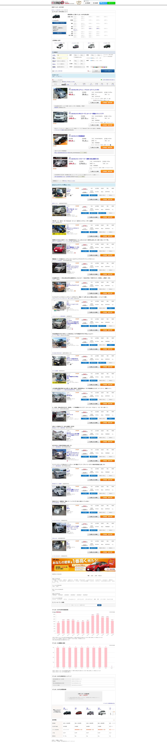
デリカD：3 (58, 76)
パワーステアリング (88, 599)
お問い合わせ (54, 741)
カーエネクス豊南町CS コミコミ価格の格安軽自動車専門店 (63, 389)
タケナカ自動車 (55, 370)
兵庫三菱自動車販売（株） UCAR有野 (62, 176)
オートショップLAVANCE (57, 260)
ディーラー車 (103, 599)
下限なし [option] (75, 55)
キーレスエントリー (72, 599)
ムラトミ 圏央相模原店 (56, 446)
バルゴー (54, 279)
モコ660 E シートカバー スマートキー (72, 304)
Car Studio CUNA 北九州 (57, 353)
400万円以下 (85, 594)
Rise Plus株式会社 (56, 502)
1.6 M (57, 586)
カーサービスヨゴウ (56, 520)
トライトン (92, 581)
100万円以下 (60, 594)
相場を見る (59, 33)
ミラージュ (98, 581)
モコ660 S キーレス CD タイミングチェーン (73, 228)
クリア (96, 70)
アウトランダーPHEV (60, 43)
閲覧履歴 (88, 3)
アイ (58, 582)
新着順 (68, 84)
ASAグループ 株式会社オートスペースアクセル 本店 (62, 241)
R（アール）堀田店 (56, 335)
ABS (95, 599)
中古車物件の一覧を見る (59, 22)
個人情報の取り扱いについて (65, 741)
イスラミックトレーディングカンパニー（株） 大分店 (62, 298)
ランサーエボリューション (106, 581)
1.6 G (54, 586)
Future (53, 222)
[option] (68, 711)
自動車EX (53, 740)
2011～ (54, 590)
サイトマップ (73, 741)
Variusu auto (54, 538)
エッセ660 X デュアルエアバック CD (73, 285)
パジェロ (77, 581)
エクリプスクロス (63, 581)
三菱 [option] (58, 55)
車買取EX (61, 740)
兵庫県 (97, 28)
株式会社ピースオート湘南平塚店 (58, 427)
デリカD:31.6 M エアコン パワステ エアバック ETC (84, 89)
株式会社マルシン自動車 (57, 483)
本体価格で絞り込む (78, 57)
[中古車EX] (58, 2)
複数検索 (54, 55)
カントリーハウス (55, 408)
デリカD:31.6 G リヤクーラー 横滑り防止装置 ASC (84, 159)
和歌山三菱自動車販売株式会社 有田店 (62, 152)
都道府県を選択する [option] (60, 66)
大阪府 (90, 28)
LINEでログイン (111, 3)
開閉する (114, 720)
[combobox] (62, 55)
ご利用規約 (58, 741)
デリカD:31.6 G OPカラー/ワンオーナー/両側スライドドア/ (86, 113)
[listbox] (62, 61)
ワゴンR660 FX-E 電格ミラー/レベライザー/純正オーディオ (73, 490)
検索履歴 (96, 3)
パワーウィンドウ (80, 599)
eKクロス (56, 581)
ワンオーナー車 (110, 599)
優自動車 (56, 107)
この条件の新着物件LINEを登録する (108, 79)
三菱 (53, 76)
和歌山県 (75, 30)
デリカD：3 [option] (59, 58)
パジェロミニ (75, 43)
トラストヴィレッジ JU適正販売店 (59, 316)
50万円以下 (55, 594)
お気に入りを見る (71, 81)
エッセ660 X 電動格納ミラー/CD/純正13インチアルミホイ (73, 247)
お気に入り (104, 3)
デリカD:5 (107, 43)
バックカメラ (59, 599)
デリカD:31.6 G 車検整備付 (77, 136)
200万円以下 (73, 594)
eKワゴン (91, 43)
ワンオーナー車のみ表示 (108, 54)
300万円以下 (79, 594)
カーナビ (54, 599)
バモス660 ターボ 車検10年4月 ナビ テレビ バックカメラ (73, 359)
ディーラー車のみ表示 (108, 56)
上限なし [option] (82, 55)
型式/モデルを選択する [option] (61, 61)
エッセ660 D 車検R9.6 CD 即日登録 (72, 377)
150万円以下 (67, 594)
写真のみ (65, 81)
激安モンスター (55, 203)
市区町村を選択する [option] (77, 66)
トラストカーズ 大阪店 (59, 129)
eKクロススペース (71, 581)
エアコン (65, 599)
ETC (98, 599)
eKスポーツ (88, 709)
